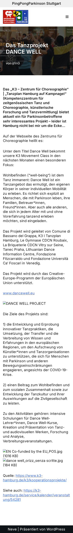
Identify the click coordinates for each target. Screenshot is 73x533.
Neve (12, 529)
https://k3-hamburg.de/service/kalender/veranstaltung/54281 (36, 495)
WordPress (56, 529)
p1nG (16, 63)
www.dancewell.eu (19, 293)
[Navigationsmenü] (67, 16)
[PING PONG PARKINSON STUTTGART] (16, 17)
